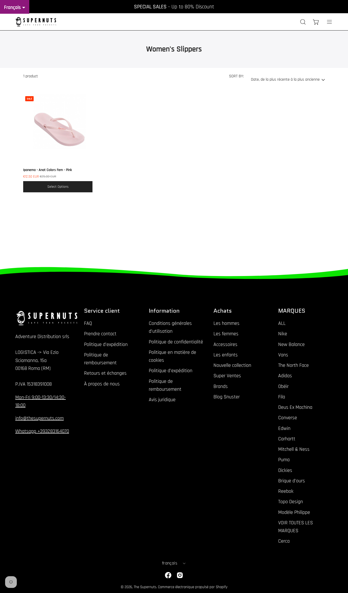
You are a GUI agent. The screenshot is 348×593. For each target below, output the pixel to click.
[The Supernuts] (35, 21)
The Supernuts (145, 587)
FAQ (88, 323)
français (169, 563)
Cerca (284, 541)
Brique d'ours (291, 481)
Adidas (285, 375)
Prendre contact (100, 333)
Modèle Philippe (294, 512)
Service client (102, 310)
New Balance (291, 344)
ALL (282, 323)
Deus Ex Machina (295, 407)
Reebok (285, 491)
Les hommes (226, 323)
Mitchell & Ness (294, 449)
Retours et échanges (105, 373)
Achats (222, 310)
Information (164, 310)
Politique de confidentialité (176, 341)
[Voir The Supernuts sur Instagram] (180, 575)
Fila (281, 397)
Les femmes (225, 333)
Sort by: (236, 76)
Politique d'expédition (106, 344)
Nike (282, 333)
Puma (284, 459)
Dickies (285, 470)
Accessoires (225, 344)
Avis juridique (162, 399)
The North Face (293, 365)
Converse (287, 417)
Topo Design (290, 501)
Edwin (284, 428)
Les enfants (225, 355)
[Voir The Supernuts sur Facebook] (168, 575)
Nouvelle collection (232, 365)
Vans (283, 355)
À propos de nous (102, 383)
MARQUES (291, 310)
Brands (220, 386)
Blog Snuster (226, 397)
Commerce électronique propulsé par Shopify (192, 587)
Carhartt (286, 439)
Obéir (283, 386)
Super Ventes (227, 375)
